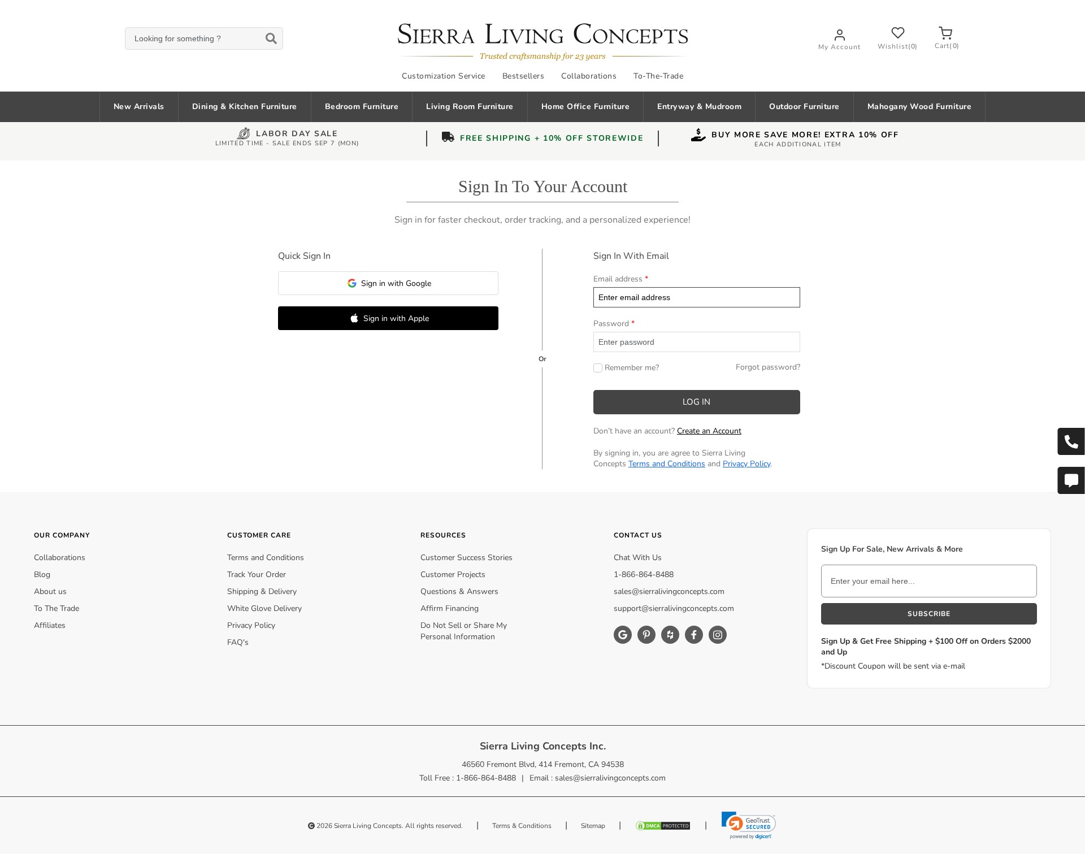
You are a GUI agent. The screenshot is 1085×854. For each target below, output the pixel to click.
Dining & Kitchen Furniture (244, 106)
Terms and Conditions (666, 463)
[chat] (1071, 480)
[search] (204, 39)
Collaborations (589, 76)
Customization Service (443, 76)
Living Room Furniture (470, 106)
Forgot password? (768, 367)
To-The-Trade (658, 76)
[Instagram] (718, 635)
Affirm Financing (449, 608)
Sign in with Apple (396, 318)
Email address (618, 279)
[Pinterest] (646, 635)
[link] (749, 825)
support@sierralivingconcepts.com (674, 608)
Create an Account (709, 431)
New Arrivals (139, 106)
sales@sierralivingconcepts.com (669, 591)
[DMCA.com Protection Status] (663, 825)
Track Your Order (256, 574)
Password (611, 323)
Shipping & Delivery (262, 591)
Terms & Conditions (522, 825)
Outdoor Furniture (804, 106)
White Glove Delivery (264, 608)
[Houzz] (670, 635)
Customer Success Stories (466, 557)
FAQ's (238, 642)
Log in (696, 402)
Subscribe (929, 613)
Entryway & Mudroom (699, 106)
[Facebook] (694, 635)
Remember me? (632, 367)
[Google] (623, 635)
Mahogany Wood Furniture (919, 106)
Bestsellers (523, 76)
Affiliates (50, 625)
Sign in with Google (396, 283)
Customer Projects (452, 574)
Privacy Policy (746, 463)
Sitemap (593, 825)
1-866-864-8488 (644, 574)
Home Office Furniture (585, 106)
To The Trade (56, 608)
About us (50, 591)
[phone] (1071, 441)
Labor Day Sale (297, 134)
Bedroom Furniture (362, 106)
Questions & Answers (459, 591)
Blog (42, 574)
